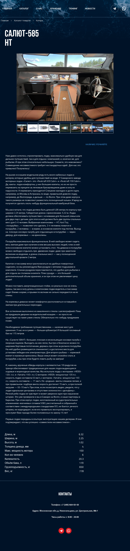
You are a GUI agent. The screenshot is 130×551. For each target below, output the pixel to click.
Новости (90, 8)
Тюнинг (73, 8)
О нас (39, 8)
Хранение (55, 8)
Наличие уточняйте (96, 144)
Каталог (24, 8)
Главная (7, 8)
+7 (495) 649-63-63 (70, 504)
